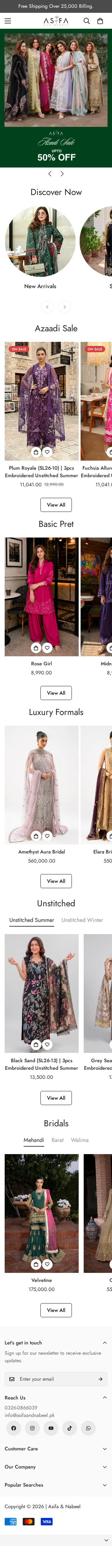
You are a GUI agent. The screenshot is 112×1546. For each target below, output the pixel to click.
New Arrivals (40, 286)
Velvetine (41, 1280)
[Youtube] (51, 1428)
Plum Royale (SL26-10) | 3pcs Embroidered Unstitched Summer (41, 471)
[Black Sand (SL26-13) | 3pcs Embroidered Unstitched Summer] (42, 993)
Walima (80, 1140)
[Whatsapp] (88, 1428)
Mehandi (34, 1140)
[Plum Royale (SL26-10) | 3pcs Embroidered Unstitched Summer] (42, 401)
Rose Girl (41, 663)
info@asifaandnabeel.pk (29, 1415)
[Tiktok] (69, 1428)
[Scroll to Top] (101, 1513)
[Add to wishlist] (47, 452)
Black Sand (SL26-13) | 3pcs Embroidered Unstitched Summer (41, 1064)
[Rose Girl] (42, 597)
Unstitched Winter (82, 920)
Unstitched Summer (31, 920)
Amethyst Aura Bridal (41, 851)
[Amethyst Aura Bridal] (42, 785)
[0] (100, 21)
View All (56, 504)
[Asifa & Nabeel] (56, 21)
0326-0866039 (21, 1407)
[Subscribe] (100, 1379)
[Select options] (36, 648)
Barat (57, 1140)
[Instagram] (32, 1428)
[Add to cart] (36, 452)
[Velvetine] (42, 1213)
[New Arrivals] (40, 241)
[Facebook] (13, 1428)
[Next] (62, 174)
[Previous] (50, 174)
